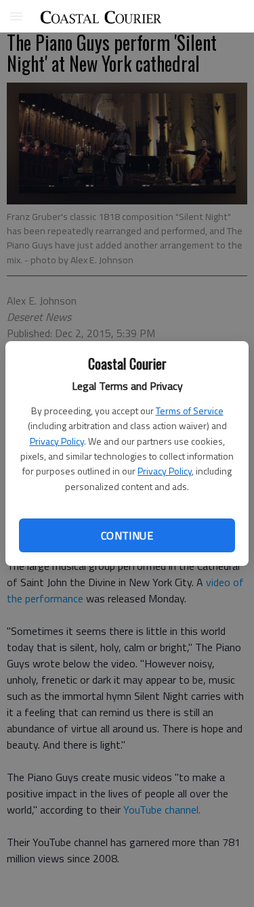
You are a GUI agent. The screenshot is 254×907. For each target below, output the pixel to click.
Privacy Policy (57, 441)
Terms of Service (190, 410)
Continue (127, 535)
